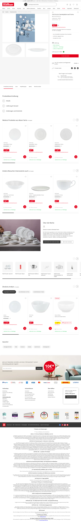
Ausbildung (50, 394)
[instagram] (65, 425)
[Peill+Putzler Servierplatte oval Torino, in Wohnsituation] (25, 28)
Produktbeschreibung (8, 86)
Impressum (9, 424)
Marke (30, 86)
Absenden (39, 368)
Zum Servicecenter (71, 396)
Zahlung (4, 394)
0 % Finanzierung (6, 403)
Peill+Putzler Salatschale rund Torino (10, 175)
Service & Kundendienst (8, 404)
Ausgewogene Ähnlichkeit (9, 291)
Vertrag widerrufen (7, 397)
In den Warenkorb (65, 56)
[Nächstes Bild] (77, 258)
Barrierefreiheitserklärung (33, 424)
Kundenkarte (50, 395)
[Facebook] (72, 68)
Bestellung (5, 391)
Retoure (4, 395)
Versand (59, 30)
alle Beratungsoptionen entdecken (65, 79)
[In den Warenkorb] (24, 156)
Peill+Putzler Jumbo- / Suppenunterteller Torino (38, 175)
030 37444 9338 (63, 75)
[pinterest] (62, 425)
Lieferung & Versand (12, 106)
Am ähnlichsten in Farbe (39, 291)
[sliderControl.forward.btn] (77, 120)
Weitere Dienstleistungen (30, 398)
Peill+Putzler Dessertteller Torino (10, 124)
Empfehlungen (23, 86)
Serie (16, 86)
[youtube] (67, 425)
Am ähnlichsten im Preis (24, 291)
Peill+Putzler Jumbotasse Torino (60, 175)
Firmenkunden (6, 406)
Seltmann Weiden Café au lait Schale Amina (63, 296)
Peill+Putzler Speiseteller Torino (35, 124)
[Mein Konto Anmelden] (70, 4)
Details (8, 101)
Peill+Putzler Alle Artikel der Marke (51, 241)
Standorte (27, 391)
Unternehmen (51, 391)
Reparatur (5, 398)
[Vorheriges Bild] (74, 258)
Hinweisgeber (24, 424)
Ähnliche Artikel (37, 86)
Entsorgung (5, 400)
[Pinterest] (75, 68)
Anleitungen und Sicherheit (14, 111)
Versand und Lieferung (7, 392)
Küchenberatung (28, 392)
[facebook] (60, 425)
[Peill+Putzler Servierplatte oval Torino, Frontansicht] (13, 50)
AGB (13, 424)
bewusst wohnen (51, 397)
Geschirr (5, 342)
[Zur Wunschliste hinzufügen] (78, 12)
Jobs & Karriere (51, 392)
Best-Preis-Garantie (29, 395)
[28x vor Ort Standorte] (67, 4)
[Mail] (78, 68)
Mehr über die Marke (67, 241)
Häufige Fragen (6, 401)
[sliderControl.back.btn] (74, 120)
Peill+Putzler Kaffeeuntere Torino (61, 124)
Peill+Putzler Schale (32, 296)
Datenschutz (18, 424)
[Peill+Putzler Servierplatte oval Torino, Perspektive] (37, 50)
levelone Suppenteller (7, 296)
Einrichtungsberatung (29, 394)
